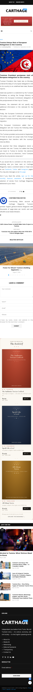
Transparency (8, 650)
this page (22, 172)
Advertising (7, 645)
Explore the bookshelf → (16, 516)
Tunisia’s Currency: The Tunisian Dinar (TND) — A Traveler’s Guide (20, 564)
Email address (7, 667)
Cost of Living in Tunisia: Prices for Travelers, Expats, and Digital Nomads (21, 575)
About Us (11, 2)
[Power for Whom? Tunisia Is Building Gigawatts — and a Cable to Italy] (16, 254)
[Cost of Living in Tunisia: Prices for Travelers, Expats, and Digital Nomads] (5, 576)
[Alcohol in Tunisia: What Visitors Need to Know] (16, 540)
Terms (4, 689)
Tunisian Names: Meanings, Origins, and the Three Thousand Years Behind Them (22, 596)
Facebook (8, 169)
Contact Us (7, 652)
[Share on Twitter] (21, 191)
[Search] (31, 31)
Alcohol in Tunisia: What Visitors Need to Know (16, 554)
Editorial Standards (10, 647)
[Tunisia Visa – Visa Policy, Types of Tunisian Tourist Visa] (5, 586)
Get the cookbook (21, 21)
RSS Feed (14, 689)
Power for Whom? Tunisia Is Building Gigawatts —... (16, 269)
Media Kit (7, 642)
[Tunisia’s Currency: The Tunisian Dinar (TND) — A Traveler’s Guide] (5, 565)
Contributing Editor (6, 47)
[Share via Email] (23, 191)
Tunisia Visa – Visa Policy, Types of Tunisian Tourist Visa (22, 585)
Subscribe (16, 676)
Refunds (8, 689)
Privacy (29, 688)
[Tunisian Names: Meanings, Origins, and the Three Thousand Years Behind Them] (5, 597)
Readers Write (20, 2)
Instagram (24, 169)
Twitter (14, 169)
